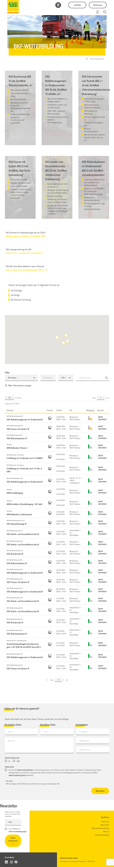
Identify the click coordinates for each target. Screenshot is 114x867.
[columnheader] (25, 410)
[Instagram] (11, 861)
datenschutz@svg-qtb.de (17, 775)
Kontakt (14, 139)
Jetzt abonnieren (13, 840)
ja (9, 761)
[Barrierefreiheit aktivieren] (58, 5)
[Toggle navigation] (97, 12)
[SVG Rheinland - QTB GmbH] (87, 58)
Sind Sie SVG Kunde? (12, 757)
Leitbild (77, 5)
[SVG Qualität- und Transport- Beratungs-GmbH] (13, 6)
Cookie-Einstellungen (102, 835)
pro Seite (18, 397)
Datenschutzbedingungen (17, 831)
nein (18, 761)
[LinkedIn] (6, 861)
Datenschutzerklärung (25, 769)
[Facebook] (16, 861)
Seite (94, 398)
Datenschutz (9, 766)
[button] (65, 335)
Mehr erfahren (102, 418)
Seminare (97, 5)
